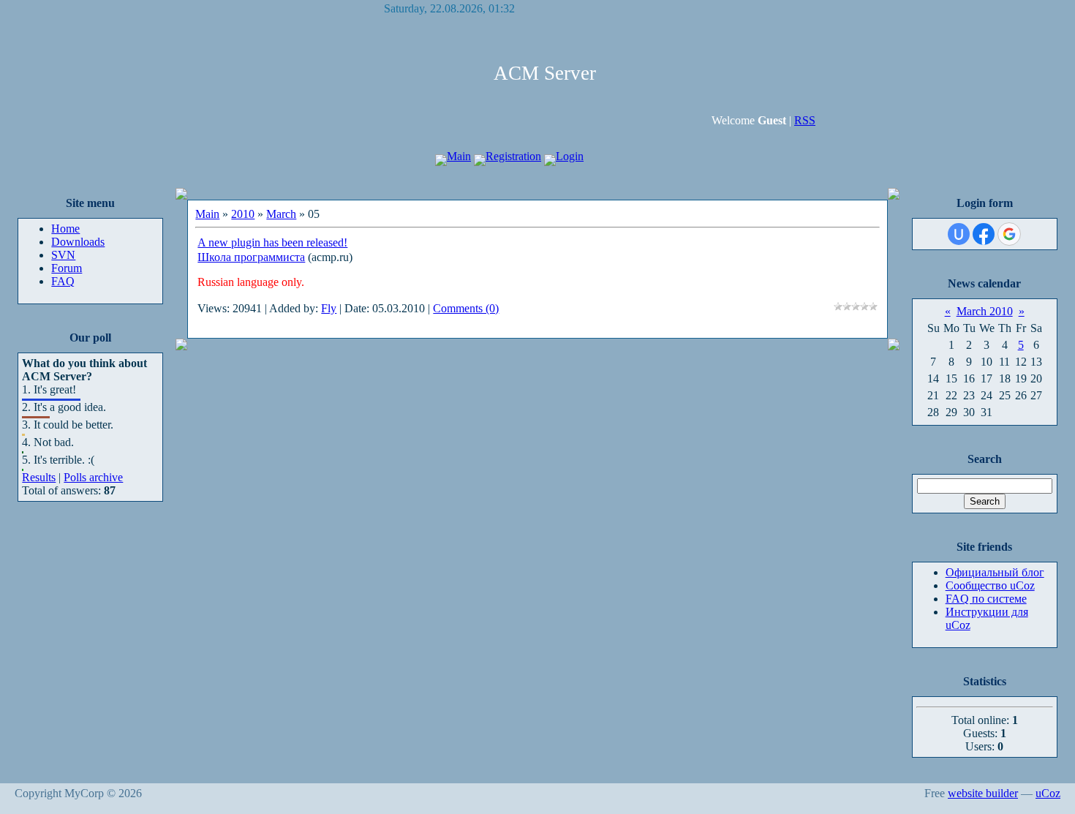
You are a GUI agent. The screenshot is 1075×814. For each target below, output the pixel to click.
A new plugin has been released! (272, 242)
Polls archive (93, 477)
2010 (242, 214)
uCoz (1048, 793)
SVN (63, 255)
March (281, 214)
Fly (328, 308)
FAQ (63, 281)
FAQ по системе (986, 598)
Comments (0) (466, 308)
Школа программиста (251, 257)
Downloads (78, 241)
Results (39, 477)
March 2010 (985, 311)
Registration (513, 156)
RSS (804, 120)
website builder (983, 793)
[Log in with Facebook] (984, 234)
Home (65, 228)
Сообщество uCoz (990, 585)
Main (459, 156)
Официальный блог (995, 572)
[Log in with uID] (959, 234)
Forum (66, 268)
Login (570, 156)
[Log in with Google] (1009, 234)
